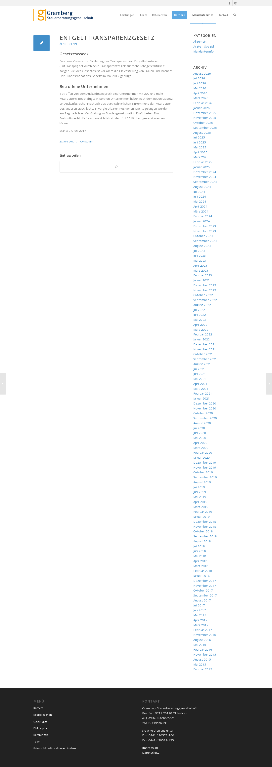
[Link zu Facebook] (229, 3)
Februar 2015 (202, 669)
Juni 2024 (199, 196)
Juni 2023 (199, 255)
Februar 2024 (202, 216)
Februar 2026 (202, 103)
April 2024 (200, 206)
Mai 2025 (199, 147)
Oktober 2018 (203, 531)
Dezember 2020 (204, 403)
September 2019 (205, 477)
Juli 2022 (199, 310)
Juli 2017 (199, 605)
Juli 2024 (199, 192)
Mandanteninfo (203, 51)
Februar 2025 (202, 162)
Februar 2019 (202, 512)
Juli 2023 (199, 251)
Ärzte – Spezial (203, 46)
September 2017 (205, 595)
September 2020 (205, 418)
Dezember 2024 (204, 172)
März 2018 (200, 566)
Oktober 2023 (203, 236)
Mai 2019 (199, 497)
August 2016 (202, 640)
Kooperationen (42, 714)
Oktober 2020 (203, 413)
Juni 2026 (199, 83)
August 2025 (202, 132)
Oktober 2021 (203, 354)
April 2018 (200, 561)
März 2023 (200, 270)
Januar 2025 (201, 167)
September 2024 (205, 182)
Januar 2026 (201, 108)
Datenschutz (150, 752)
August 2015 (202, 659)
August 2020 (202, 423)
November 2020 (204, 408)
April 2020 (200, 443)
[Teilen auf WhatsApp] (116, 166)
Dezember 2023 (204, 226)
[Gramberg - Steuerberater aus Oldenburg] (63, 15)
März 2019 (200, 507)
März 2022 (200, 329)
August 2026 (202, 73)
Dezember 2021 (204, 344)
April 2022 (200, 324)
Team (36, 741)
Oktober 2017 (203, 590)
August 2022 (202, 305)
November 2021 (204, 349)
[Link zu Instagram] (236, 3)
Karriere (38, 708)
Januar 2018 (201, 576)
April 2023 (200, 265)
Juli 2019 (199, 487)
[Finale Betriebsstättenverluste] (3, 384)
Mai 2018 (199, 556)
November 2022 (204, 290)
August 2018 (202, 541)
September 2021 (205, 359)
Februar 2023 (202, 275)
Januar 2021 (201, 398)
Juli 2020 (199, 428)
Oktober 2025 (203, 123)
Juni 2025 (199, 142)
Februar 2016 (202, 649)
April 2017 (200, 620)
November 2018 (204, 526)
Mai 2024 (199, 201)
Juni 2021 (199, 374)
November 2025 (204, 118)
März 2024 (200, 211)
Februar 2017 (202, 630)
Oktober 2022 (203, 295)
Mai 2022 (199, 320)
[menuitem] (127, 15)
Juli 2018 (199, 546)
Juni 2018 (199, 551)
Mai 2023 (199, 260)
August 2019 (202, 482)
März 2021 (200, 389)
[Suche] (235, 15)
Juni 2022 (199, 315)
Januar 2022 (201, 339)
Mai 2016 (199, 645)
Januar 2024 (201, 221)
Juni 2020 (199, 433)
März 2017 (200, 625)
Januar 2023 (201, 280)
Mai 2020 (199, 438)
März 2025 (200, 157)
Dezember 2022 (204, 285)
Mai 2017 (199, 615)
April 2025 (200, 152)
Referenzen (40, 735)
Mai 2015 (199, 664)
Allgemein (199, 41)
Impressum (150, 748)
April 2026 (200, 93)
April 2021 (200, 384)
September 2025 (205, 128)
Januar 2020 (201, 457)
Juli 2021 (199, 369)
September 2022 (205, 300)
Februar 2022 (202, 334)
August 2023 (202, 246)
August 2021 (202, 364)
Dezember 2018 (204, 521)
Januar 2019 (201, 516)
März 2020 (200, 448)
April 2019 (200, 502)
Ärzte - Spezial (68, 44)
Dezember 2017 (204, 581)
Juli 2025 (199, 137)
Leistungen (40, 721)
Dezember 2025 (204, 113)
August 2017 (202, 600)
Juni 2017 (199, 610)
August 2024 (202, 187)
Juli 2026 (199, 78)
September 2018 (205, 536)
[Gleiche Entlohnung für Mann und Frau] (41, 43)
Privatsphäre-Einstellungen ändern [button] (54, 748)
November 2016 (204, 635)
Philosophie (40, 728)
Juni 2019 (199, 492)
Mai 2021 (199, 379)
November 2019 (204, 467)
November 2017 (204, 586)
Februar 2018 (202, 571)
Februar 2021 (202, 393)
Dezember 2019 (204, 462)
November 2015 (204, 654)
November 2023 (204, 231)
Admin (89, 141)
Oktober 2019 (203, 472)
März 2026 (200, 98)
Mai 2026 (199, 88)
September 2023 (205, 241)
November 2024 (204, 177)
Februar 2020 (202, 452)
